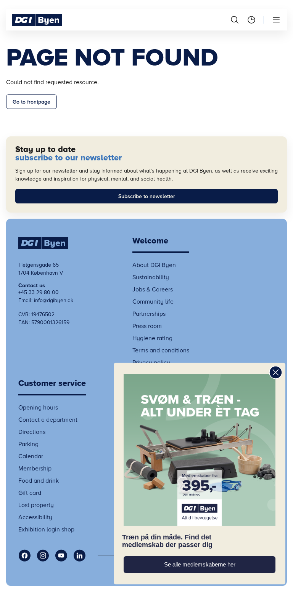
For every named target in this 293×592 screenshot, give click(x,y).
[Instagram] (43, 555)
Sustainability (150, 277)
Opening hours (38, 407)
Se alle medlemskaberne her (199, 565)
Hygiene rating (152, 338)
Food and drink (38, 481)
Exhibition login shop (46, 529)
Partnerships (149, 314)
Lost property (36, 505)
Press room (147, 326)
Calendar (30, 456)
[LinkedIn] (79, 555)
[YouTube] (61, 555)
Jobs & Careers (152, 289)
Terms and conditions (160, 350)
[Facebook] (24, 555)
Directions (31, 432)
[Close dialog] (275, 372)
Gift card (29, 493)
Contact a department (47, 420)
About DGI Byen (154, 265)
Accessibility (35, 517)
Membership (35, 468)
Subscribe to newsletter (146, 196)
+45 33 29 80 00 (38, 292)
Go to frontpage (31, 102)
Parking (28, 444)
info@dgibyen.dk (53, 300)
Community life (153, 302)
